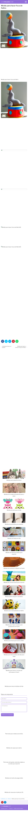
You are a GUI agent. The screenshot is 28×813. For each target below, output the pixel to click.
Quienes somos (4, 808)
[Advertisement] (14, 63)
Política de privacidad (18, 808)
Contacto (11, 808)
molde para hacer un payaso (6, 347)
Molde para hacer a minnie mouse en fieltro (20, 347)
